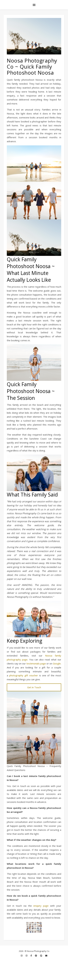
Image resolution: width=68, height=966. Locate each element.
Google (57, 663)
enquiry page (41, 905)
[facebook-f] (31, 955)
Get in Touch (34, 687)
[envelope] (46, 955)
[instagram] (22, 955)
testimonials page (36, 663)
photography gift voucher (23, 675)
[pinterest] (36, 955)
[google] (41, 955)
